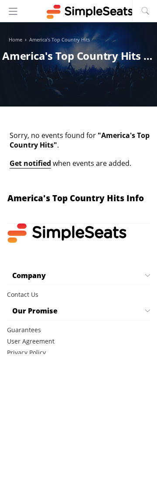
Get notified (30, 163)
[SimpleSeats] (78, 12)
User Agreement (31, 341)
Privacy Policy (26, 352)
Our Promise (35, 311)
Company (29, 275)
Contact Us (22, 294)
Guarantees (24, 330)
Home (15, 40)
